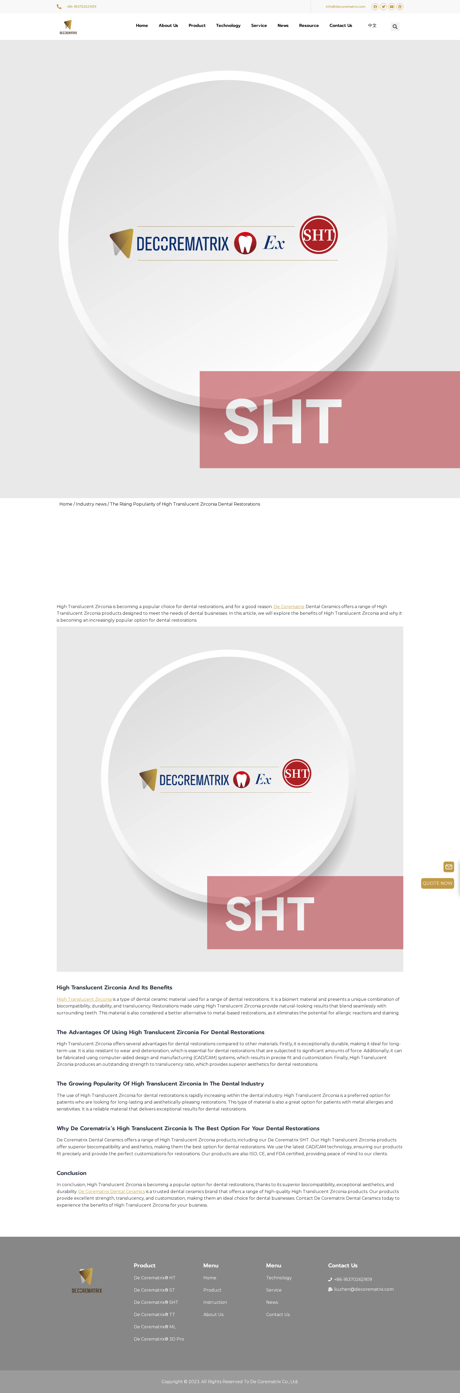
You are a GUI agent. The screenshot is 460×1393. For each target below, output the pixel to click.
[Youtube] (391, 6)
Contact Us (341, 25)
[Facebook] (375, 6)
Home (142, 25)
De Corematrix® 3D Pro (159, 1339)
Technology (228, 25)
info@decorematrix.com (345, 6)
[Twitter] (383, 6)
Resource (309, 25)
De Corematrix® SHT (156, 1302)
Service (259, 25)
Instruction (215, 1302)
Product (197, 25)
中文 (372, 25)
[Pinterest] (399, 6)
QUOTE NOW (438, 883)
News (283, 25)
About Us (168, 25)
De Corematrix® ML (155, 1326)
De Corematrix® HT (155, 1277)
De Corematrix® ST (154, 1290)
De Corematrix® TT (154, 1314)
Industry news (91, 504)
